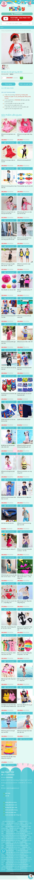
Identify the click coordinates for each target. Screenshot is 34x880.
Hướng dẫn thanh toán (11, 805)
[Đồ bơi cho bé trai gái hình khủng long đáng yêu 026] (25, 437)
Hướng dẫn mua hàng (11, 802)
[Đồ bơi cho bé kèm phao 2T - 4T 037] (25, 281)
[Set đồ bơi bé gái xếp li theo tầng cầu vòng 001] (9, 748)
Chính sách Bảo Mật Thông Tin (13, 815)
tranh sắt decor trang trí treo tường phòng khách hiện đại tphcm (16, 834)
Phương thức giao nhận (11, 807)
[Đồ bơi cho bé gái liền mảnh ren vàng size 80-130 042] (9, 229)
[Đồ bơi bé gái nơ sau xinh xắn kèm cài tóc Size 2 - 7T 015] (9, 566)
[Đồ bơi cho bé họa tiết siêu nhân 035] (25, 307)
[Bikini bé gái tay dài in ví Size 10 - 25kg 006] (25, 670)
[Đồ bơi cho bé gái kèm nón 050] (9, 126)
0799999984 (18, 14)
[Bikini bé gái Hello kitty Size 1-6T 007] (9, 670)
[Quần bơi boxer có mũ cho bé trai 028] (9, 411)
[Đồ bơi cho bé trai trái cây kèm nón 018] (25, 515)
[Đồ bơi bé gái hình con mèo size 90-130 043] (25, 203)
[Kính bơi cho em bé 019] (9, 515)
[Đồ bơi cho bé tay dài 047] (25, 151)
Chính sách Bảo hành (10, 812)
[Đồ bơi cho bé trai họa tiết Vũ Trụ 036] (9, 307)
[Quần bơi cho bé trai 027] (25, 411)
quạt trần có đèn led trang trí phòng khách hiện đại (16, 837)
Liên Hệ (7, 795)
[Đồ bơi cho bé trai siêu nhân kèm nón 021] (9, 489)
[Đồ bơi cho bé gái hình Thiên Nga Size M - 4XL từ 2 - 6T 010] (25, 618)
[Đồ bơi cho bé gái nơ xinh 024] (9, 463)
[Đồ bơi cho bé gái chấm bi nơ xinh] (9, 151)
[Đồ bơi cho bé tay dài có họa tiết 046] (9, 177)
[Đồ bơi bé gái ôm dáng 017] (9, 540)
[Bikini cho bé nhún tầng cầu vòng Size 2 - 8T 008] (25, 644)
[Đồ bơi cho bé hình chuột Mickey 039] (25, 255)
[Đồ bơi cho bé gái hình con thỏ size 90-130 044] (9, 203)
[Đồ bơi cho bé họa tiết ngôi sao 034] (9, 333)
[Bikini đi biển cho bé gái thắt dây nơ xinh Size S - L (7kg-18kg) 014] (25, 566)
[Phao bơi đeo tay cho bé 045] (25, 177)
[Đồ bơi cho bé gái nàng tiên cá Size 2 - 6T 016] (25, 540)
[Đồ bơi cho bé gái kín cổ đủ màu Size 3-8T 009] (9, 644)
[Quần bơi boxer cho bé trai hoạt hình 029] (25, 385)
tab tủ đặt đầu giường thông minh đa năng (16, 839)
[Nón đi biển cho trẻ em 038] (9, 281)
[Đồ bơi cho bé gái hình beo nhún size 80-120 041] (25, 229)
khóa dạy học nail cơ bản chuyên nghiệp (16, 829)
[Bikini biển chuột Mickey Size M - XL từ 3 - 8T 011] (9, 618)
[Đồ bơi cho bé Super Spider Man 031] (25, 359)
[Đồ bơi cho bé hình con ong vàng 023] (25, 463)
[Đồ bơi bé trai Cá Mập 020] (25, 489)
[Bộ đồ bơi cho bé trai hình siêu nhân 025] (9, 437)
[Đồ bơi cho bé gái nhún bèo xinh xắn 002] (25, 722)
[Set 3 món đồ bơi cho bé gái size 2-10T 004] (25, 696)
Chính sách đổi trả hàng (11, 810)
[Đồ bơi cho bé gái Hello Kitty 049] (25, 126)
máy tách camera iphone (14, 869)
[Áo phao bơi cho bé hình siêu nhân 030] (9, 385)
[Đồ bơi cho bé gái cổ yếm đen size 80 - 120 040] (9, 255)
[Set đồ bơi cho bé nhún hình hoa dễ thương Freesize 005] (9, 696)
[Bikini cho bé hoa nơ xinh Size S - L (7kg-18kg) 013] (9, 592)
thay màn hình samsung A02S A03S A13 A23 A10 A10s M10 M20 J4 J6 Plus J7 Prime (14, 856)
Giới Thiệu (7, 793)
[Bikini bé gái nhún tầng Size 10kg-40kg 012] (25, 592)
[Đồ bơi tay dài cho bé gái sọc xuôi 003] (9, 722)
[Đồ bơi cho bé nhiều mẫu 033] (25, 333)
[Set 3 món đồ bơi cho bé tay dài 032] (9, 359)
